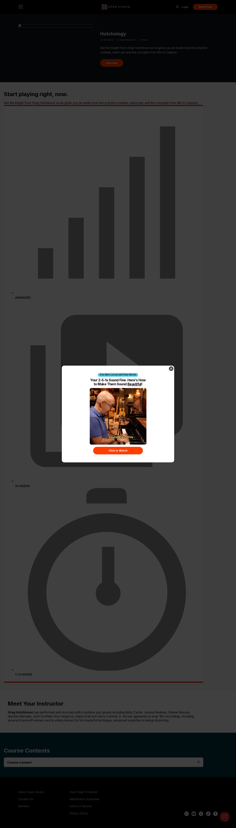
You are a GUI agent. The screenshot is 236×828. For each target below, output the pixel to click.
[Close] (171, 368)
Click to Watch (118, 450)
